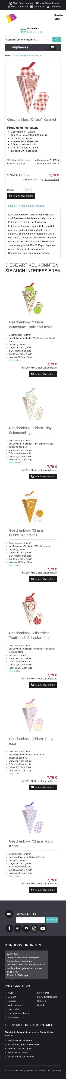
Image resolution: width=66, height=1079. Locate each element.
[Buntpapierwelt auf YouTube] (43, 926)
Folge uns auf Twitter (18, 1052)
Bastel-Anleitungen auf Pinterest (23, 1044)
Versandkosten (52, 179)
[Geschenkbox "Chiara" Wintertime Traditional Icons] (33, 298)
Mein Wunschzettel (49, 3)
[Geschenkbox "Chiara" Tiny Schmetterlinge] (33, 404)
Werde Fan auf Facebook (20, 1040)
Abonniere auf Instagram (20, 1048)
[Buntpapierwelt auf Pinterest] (18, 926)
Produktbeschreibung (26, 205)
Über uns (41, 1001)
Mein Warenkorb (19, 6)
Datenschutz (14, 1009)
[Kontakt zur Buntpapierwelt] (26, 926)
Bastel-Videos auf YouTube (21, 1056)
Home (7, 55)
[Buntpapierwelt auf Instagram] (34, 926)
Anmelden (56, 6)
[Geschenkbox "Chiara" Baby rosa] (33, 715)
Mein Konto (43, 993)
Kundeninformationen (18, 1013)
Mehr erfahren (15, 360)
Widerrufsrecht (15, 1005)
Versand (12, 997)
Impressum (13, 1017)
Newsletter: (27, 914)
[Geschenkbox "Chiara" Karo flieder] (33, 817)
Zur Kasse (39, 6)
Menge (10, 190)
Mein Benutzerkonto (23, 3)
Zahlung (12, 1001)
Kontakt (41, 1005)
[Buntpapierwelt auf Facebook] (9, 926)
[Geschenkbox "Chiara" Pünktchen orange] (33, 507)
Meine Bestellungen (47, 997)
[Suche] (56, 39)
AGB (10, 993)
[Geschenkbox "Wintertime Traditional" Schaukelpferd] (33, 609)
